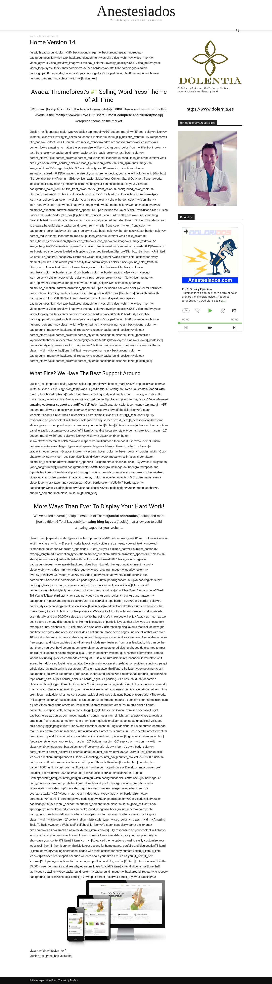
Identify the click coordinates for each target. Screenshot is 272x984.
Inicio (32, 36)
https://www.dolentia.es (210, 109)
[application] (210, 273)
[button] (237, 31)
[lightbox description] (116, 950)
